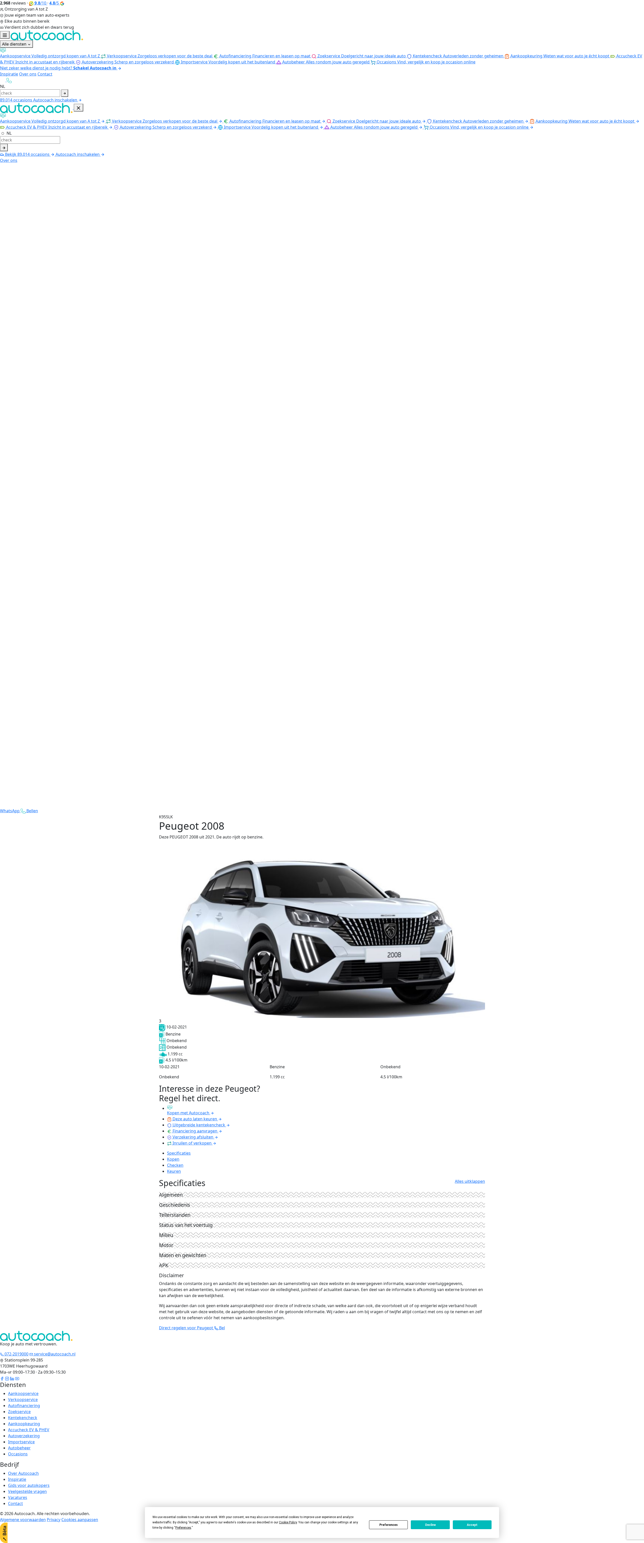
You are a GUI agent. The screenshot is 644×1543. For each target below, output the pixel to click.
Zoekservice (19, 1411)
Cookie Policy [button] (288, 1522)
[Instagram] (7, 1378)
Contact (44, 74)
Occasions (18, 1454)
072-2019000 (16, 1354)
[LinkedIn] (12, 1378)
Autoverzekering (24, 1436)
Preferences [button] (183, 1527)
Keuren (174, 1171)
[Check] (4, 147)
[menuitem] (157, 56)
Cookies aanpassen (79, 1519)
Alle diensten (14, 44)
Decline (430, 1525)
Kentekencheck (22, 1417)
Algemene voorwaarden (23, 1519)
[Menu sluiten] (78, 108)
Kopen (173, 1159)
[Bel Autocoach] (9, 80)
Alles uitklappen (470, 1181)
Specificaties (179, 1153)
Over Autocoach (23, 1473)
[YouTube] (17, 1378)
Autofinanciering (24, 1405)
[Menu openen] (5, 35)
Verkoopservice (23, 1399)
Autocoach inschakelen (55, 100)
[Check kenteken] (64, 93)
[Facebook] (2, 1378)
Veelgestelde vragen (27, 1491)
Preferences (388, 1525)
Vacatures (17, 1497)
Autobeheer (19, 1448)
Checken (175, 1165)
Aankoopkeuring (24, 1423)
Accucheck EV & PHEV (28, 1429)
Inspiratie (9, 74)
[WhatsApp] (3, 80)
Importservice (21, 1442)
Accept (472, 1525)
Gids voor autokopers (29, 1485)
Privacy (53, 1519)
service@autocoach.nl (54, 1354)
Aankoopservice (23, 1393)
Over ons (27, 74)
